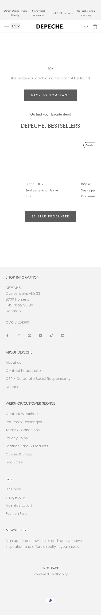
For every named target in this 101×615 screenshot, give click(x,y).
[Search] (86, 26)
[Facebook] (7, 335)
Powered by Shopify (51, 574)
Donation (14, 386)
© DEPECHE (51, 568)
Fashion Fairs (16, 513)
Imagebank (15, 497)
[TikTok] (51, 335)
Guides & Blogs (19, 454)
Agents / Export (19, 505)
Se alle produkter (50, 216)
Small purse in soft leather (42, 190)
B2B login (13, 489)
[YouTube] (40, 335)
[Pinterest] (29, 335)
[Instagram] (18, 335)
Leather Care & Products (27, 446)
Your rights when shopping (86, 13)
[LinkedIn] (62, 335)
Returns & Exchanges (24, 421)
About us (13, 362)
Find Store (14, 462)
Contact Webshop (22, 413)
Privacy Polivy (17, 438)
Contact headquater (24, 370)
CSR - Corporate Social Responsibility (38, 378)
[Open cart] (95, 26)
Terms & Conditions (23, 429)
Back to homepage (50, 95)
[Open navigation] (6, 26)
